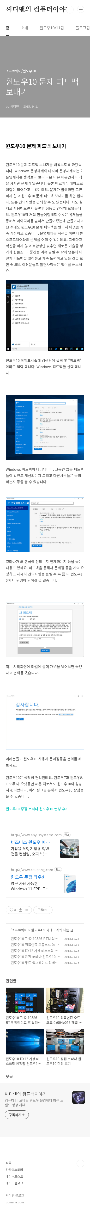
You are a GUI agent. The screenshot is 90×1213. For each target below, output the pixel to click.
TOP (80, 1163)
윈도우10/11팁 (52, 28)
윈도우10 (37, 930)
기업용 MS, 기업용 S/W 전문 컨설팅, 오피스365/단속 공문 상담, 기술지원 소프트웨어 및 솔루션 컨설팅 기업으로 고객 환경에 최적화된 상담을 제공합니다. (30, 851)
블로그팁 (83, 28)
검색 (69, 9)
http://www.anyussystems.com (36, 835)
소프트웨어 (19, 930)
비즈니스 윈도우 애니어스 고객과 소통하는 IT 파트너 (30, 842)
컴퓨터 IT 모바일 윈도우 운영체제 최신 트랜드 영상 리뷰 (34, 1102)
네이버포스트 (14, 1176)
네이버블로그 (14, 1183)
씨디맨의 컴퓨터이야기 (39, 9)
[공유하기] (21, 910)
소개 (24, 28)
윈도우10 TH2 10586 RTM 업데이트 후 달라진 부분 (34, 941)
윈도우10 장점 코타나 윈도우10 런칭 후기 (37, 808)
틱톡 (9, 1163)
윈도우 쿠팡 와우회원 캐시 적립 (30, 877)
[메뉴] (80, 9)
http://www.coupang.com (32, 870)
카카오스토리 (14, 1169)
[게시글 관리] (27, 910)
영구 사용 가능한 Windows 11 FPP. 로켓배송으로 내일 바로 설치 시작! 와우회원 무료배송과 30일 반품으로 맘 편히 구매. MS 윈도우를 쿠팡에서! (30, 885)
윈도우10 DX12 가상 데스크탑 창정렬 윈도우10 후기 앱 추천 (34, 953)
